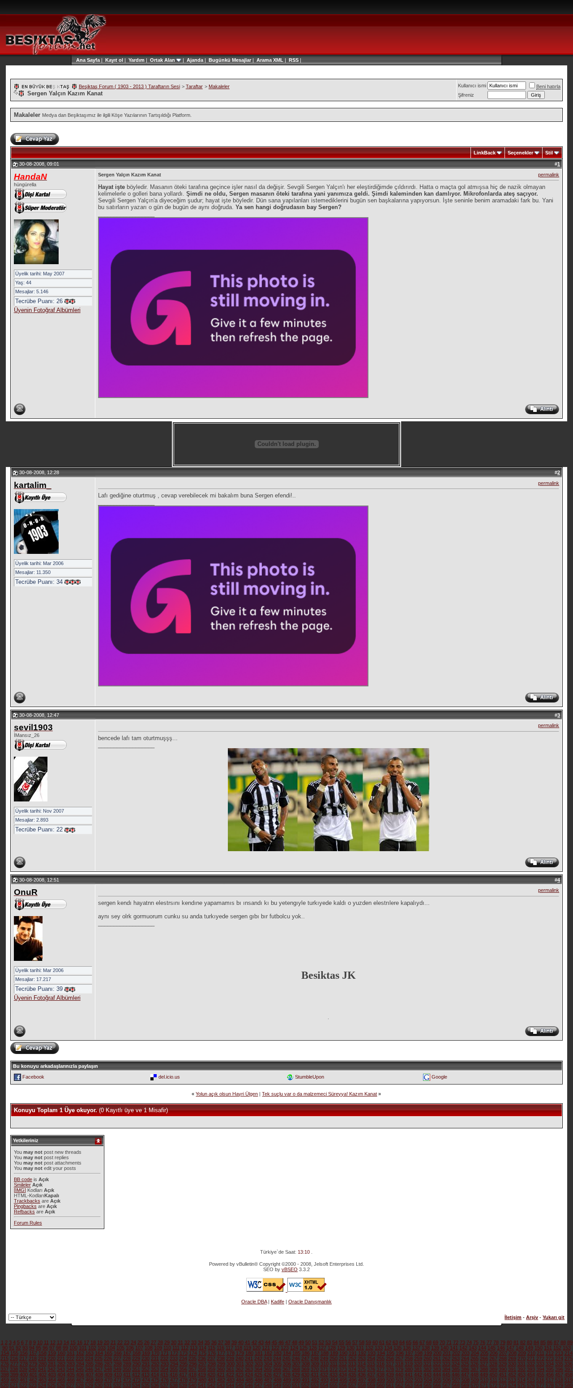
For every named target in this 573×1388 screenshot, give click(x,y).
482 (221, 1380)
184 (287, 1353)
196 (400, 1353)
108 (149, 1347)
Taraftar (194, 86)
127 (322, 1347)
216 (14, 1358)
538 (174, 1385)
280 (42, 1364)
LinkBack (485, 152)
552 (305, 1385)
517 (550, 1380)
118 (238, 1347)
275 (568, 1358)
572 (493, 1385)
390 (503, 1369)
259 (418, 1358)
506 (447, 1380)
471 (118, 1380)
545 (239, 1385)
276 (5, 1364)
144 (482, 1347)
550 (286, 1385)
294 (174, 1364)
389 (493, 1369)
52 (321, 1342)
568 (456, 1385)
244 (277, 1358)
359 (211, 1369)
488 (278, 1380)
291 (146, 1364)
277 (14, 1364)
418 (192, 1374)
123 (285, 1347)
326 (474, 1364)
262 (446, 1358)
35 (207, 1342)
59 (368, 1342)
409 (108, 1374)
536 (155, 1385)
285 (90, 1364)
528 (80, 1385)
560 (380, 1385)
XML (278, 60)
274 (559, 1358)
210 (531, 1353)
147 (510, 1347)
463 (42, 1380)
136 (407, 1347)
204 (475, 1353)
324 (456, 1364)
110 (167, 1347)
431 (315, 1374)
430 (305, 1374)
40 (241, 1342)
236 (202, 1358)
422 (230, 1374)
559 (371, 1385)
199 (428, 1353)
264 (465, 1358)
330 (512, 1364)
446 (456, 1374)
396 (559, 1369)
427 (277, 1374)
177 (221, 1353)
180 (249, 1353)
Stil (549, 152)
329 (503, 1364)
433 (333, 1374)
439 (390, 1374)
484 (240, 1380)
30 (173, 1342)
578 (550, 1385)
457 (559, 1374)
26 (147, 1342)
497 (362, 1380)
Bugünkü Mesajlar (230, 60)
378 (390, 1369)
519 (568, 1380)
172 (174, 1353)
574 (512, 1385)
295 (184, 1364)
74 (469, 1342)
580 (568, 1385)
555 (333, 1385)
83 (529, 1342)
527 (70, 1385)
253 (362, 1358)
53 (328, 1342)
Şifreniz (466, 95)
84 (536, 1342)
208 (513, 1353)
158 (42, 1353)
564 (418, 1385)
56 (348, 1342)
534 (136, 1385)
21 (113, 1342)
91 (11, 1347)
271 (531, 1358)
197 (409, 1353)
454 (531, 1374)
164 (99, 1353)
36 (214, 1342)
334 (550, 1364)
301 (240, 1364)
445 (446, 1374)
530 (98, 1385)
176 (212, 1353)
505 (437, 1380)
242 (258, 1358)
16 (79, 1342)
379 (399, 1369)
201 (447, 1353)
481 (212, 1380)
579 (559, 1385)
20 (106, 1342)
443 (427, 1374)
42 (254, 1342)
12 (53, 1342)
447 (465, 1374)
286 (99, 1364)
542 (211, 1385)
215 (4, 1358)
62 (388, 1342)
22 (120, 1342)
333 (540, 1364)
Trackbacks (27, 1201)
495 (343, 1380)
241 (249, 1358)
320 (418, 1364)
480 (202, 1380)
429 (296, 1374)
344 (70, 1369)
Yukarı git (553, 1317)
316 (380, 1364)
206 (494, 1353)
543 (221, 1385)
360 (221, 1369)
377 (380, 1369)
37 (220, 1342)
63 (395, 1342)
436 (362, 1374)
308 (306, 1364)
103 (102, 1347)
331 (521, 1364)
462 (33, 1380)
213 (559, 1353)
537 (164, 1385)
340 (33, 1369)
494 (334, 1380)
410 (118, 1374)
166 (118, 1353)
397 (568, 1369)
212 (550, 1353)
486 (259, 1380)
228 (127, 1358)
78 (496, 1342)
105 (120, 1347)
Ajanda (195, 60)
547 (258, 1385)
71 (449, 1342)
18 (93, 1342)
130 (350, 1347)
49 (301, 1342)
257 (399, 1358)
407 (90, 1374)
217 (23, 1358)
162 (80, 1353)
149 (529, 1347)
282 (61, 1364)
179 (240, 1353)
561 (390, 1385)
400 (24, 1374)
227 (117, 1358)
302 (249, 1364)
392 (521, 1369)
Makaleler (219, 86)
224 (89, 1358)
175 (202, 1353)
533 (127, 1385)
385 (456, 1369)
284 (80, 1364)
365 (268, 1369)
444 (437, 1374)
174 (193, 1353)
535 (145, 1385)
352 (145, 1369)
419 (202, 1374)
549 (277, 1385)
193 (372, 1353)
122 (275, 1347)
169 (146, 1353)
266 (484, 1358)
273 (550, 1358)
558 (362, 1385)
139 (435, 1347)
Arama (264, 60)
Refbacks (24, 1211)
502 (409, 1380)
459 (5, 1380)
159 (52, 1353)
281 (52, 1364)
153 (567, 1347)
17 (86, 1342)
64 (402, 1342)
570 (474, 1385)
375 (362, 1369)
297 (202, 1364)
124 (294, 1347)
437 (371, 1374)
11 (46, 1342)
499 (381, 1380)
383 (437, 1369)
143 (473, 1347)
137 (416, 1347)
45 (274, 1342)
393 (531, 1369)
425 (258, 1374)
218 (33, 1358)
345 (80, 1369)
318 (399, 1364)
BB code (23, 1179)
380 (409, 1369)
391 (512, 1369)
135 (397, 1347)
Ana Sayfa (88, 60)
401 (33, 1374)
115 (211, 1347)
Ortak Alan (162, 60)
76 (482, 1342)
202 (456, 1353)
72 (455, 1342)
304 (268, 1364)
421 (221, 1374)
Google (439, 1077)
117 (229, 1347)
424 (249, 1374)
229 (136, 1358)
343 (61, 1369)
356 (183, 1369)
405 (71, 1374)
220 (51, 1358)
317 (390, 1364)
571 (484, 1385)
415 (164, 1374)
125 (303, 1347)
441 (409, 1374)
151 (548, 1347)
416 (174, 1374)
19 (100, 1342)
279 (33, 1364)
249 (324, 1358)
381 (418, 1369)
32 (187, 1342)
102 (92, 1347)
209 (522, 1353)
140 (444, 1347)
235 (192, 1358)
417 (183, 1374)
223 (80, 1358)
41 (247, 1342)
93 (25, 1347)
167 (127, 1353)
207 (503, 1353)
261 (437, 1358)
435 (352, 1374)
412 (136, 1374)
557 (352, 1385)
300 (231, 1364)
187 (315, 1353)
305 (278, 1364)
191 (353, 1353)
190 (343, 1353)
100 (73, 1347)
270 (521, 1358)
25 (140, 1342)
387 (474, 1369)
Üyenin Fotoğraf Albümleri (47, 310)
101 (83, 1347)
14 (66, 1342)
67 (422, 1342)
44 (267, 1342)
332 (531, 1364)
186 (306, 1353)
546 (249, 1385)
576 (531, 1385)
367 (286, 1369)
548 (268, 1385)
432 (324, 1374)
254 (371, 1358)
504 (428, 1380)
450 (493, 1374)
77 (489, 1342)
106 (130, 1347)
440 (399, 1374)
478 (184, 1380)
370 (315, 1369)
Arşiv (532, 1317)
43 (261, 1342)
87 (556, 1342)
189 (334, 1353)
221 (61, 1358)
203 (466, 1353)
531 (108, 1385)
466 (71, 1380)
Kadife (277, 1301)
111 (176, 1347)
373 (343, 1369)
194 (381, 1353)
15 (73, 1342)
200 (437, 1353)
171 (165, 1353)
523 (33, 1385)
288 (118, 1364)
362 (239, 1369)
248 (315, 1358)
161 (71, 1353)
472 (127, 1380)
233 (174, 1358)
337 (4, 1369)
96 (45, 1347)
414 (155, 1374)
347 (98, 1369)
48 (294, 1342)
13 (59, 1342)
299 (221, 1364)
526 (61, 1385)
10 (40, 1342)
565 (427, 1385)
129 (341, 1347)
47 (288, 1342)
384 (446, 1369)
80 (509, 1342)
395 (550, 1369)
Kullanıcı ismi (472, 85)
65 (408, 1342)
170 (155, 1353)
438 (380, 1374)
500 (390, 1380)
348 (108, 1369)
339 (23, 1369)
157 (33, 1353)
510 (484, 1380)
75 (476, 1342)
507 (456, 1380)
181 (259, 1353)
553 (315, 1385)
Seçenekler (520, 152)
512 (503, 1380)
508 (466, 1380)
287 (108, 1364)
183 (278, 1353)
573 (503, 1385)
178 (231, 1353)
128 (332, 1347)
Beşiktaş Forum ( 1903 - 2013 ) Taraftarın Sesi (129, 86)
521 (14, 1385)
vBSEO (290, 1269)
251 (343, 1358)
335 (559, 1364)
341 (42, 1369)
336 (568, 1364)
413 (145, 1374)
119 (247, 1347)
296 (193, 1364)
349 (117, 1369)
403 (52, 1374)
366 (277, 1369)
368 (296, 1369)
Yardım (136, 60)
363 (249, 1369)
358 (202, 1369)
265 (474, 1358)
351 (136, 1369)
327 (484, 1364)
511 (493, 1380)
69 (435, 1342)
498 (372, 1380)
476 (165, 1380)
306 (287, 1364)
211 (540, 1353)
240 (239, 1358)
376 (371, 1369)
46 (281, 1342)
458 (568, 1374)
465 (61, 1380)
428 (286, 1374)
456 (550, 1374)
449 (484, 1374)
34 (200, 1342)
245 (286, 1358)
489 (287, 1380)
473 (137, 1380)
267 (493, 1358)
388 (484, 1369)
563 (409, 1385)
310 (325, 1364)
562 (399, 1385)
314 (362, 1364)
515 (531, 1380)
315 (371, 1364)
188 (325, 1353)
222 (70, 1358)
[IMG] (20, 1190)
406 (80, 1374)
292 (155, 1364)
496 (353, 1380)
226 (108, 1358)
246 (296, 1358)
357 (192, 1369)
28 (160, 1342)
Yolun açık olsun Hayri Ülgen (227, 1094)
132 (369, 1347)
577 (540, 1385)
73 (462, 1342)
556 (343, 1385)
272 (540, 1358)
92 (18, 1347)
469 (99, 1380)
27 (153, 1342)
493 (325, 1380)
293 (165, 1364)
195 (390, 1353)
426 (268, 1374)
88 (563, 1342)
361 (230, 1369)
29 (167, 1342)
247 (305, 1358)
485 (249, 1380)
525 (51, 1385)
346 (89, 1369)
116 (220, 1347)
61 (382, 1342)
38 (227, 1342)
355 (174, 1369)
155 (14, 1353)
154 (5, 1353)
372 (333, 1369)
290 (137, 1364)
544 (230, 1385)
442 (418, 1374)
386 (465, 1369)
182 (268, 1353)
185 (296, 1353)
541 (202, 1385)
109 (158, 1347)
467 (80, 1380)
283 (71, 1364)
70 (442, 1342)
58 (361, 1342)
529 (89, 1385)
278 (24, 1364)
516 (540, 1380)
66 (415, 1342)
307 (296, 1364)
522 (23, 1385)
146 (501, 1347)
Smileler (22, 1184)
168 (137, 1353)
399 (14, 1374)
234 (183, 1358)
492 (315, 1380)
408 (99, 1374)
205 (484, 1353)
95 (38, 1347)
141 (454, 1347)
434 (343, 1374)
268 (503, 1358)
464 (52, 1380)
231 (155, 1358)
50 (308, 1342)
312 (343, 1364)
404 (61, 1374)
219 (42, 1358)
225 (98, 1358)
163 (90, 1353)
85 (543, 1342)
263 (456, 1358)
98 (58, 1347)
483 (231, 1380)
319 (409, 1364)
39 (234, 1342)
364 (258, 1369)
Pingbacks (25, 1206)
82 (523, 1342)
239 (230, 1358)
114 (202, 1347)
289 (127, 1364)
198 (419, 1353)
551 (296, 1385)
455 (540, 1374)
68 (429, 1342)
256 (390, 1358)
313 (352, 1364)
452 (512, 1374)
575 (521, 1385)
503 (419, 1380)
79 (502, 1342)
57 (355, 1342)
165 (108, 1353)
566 (437, 1385)
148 (520, 1347)
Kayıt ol (114, 60)
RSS (294, 60)
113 (193, 1347)
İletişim (513, 1317)
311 (334, 1364)
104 (111, 1347)
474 (146, 1380)
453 (521, 1374)
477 (174, 1380)
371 (324, 1369)
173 (184, 1353)
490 (296, 1380)
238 (221, 1358)
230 (145, 1358)
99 (65, 1347)
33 (194, 1342)
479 (193, 1380)
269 (512, 1358)
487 (268, 1380)
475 (155, 1380)
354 (164, 1369)
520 (4, 1385)
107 (139, 1347)
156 (24, 1353)
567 (446, 1385)
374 (352, 1369)
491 (306, 1380)
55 (341, 1342)
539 (183, 1385)
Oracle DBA (254, 1301)
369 (305, 1369)
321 (427, 1364)
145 (491, 1347)
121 (266, 1347)
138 (426, 1347)
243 (268, 1358)
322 (437, 1364)
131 (360, 1347)
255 (380, 1358)
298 (212, 1364)
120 (256, 1347)
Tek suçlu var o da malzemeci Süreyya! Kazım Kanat (319, 1094)
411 (127, 1374)
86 (549, 1342)
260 (427, 1358)
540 (192, 1385)
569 (465, 1385)
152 (557, 1347)
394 (540, 1369)
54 (335, 1342)
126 (313, 1347)
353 (155, 1369)
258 (409, 1358)
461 (24, 1380)
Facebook (33, 1077)
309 (315, 1364)
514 (521, 1380)
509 (475, 1380)
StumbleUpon (309, 1077)
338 (14, 1369)
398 (5, 1374)
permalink (548, 174)
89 (570, 1342)
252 (352, 1358)
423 (239, 1374)
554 (324, 1385)
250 (333, 1358)
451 (503, 1374)
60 (375, 1342)
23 (126, 1342)
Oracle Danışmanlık (310, 1301)
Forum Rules (28, 1222)
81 (516, 1342)
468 (90, 1380)
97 (52, 1347)
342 (51, 1369)
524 (42, 1385)
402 (42, 1374)
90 (5, 1347)
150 (539, 1347)
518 (559, 1380)
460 (14, 1380)
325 (465, 1364)
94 (31, 1347)
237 (211, 1358)
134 (388, 1347)
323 (446, 1364)
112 (184, 1347)
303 (259, 1364)
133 (379, 1347)
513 (512, 1380)
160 (61, 1353)
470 (108, 1380)
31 (180, 1342)
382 (427, 1369)
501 (400, 1380)
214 (568, 1353)
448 (474, 1374)
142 (463, 1347)
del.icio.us (169, 1077)
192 (362, 1353)
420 (211, 1374)
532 (117, 1385)
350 (127, 1369)
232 (164, 1358)
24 (133, 1342)
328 (493, 1364)
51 (314, 1342)
